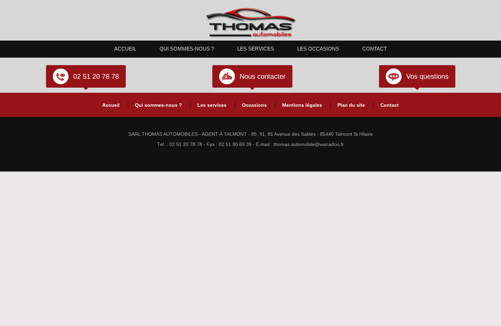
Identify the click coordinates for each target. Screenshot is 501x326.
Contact (374, 48)
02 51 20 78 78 (96, 76)
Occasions (254, 105)
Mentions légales (302, 105)
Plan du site (351, 105)
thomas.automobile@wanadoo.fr (309, 144)
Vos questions (427, 76)
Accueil (125, 48)
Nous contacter (263, 76)
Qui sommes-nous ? (187, 48)
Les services (255, 48)
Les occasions (318, 48)
